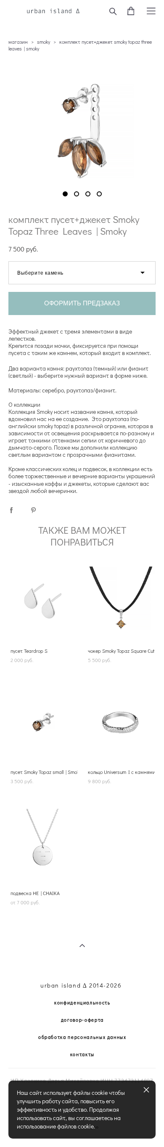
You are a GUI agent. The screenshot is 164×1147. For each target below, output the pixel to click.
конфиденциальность (82, 1002)
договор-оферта (82, 1020)
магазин (18, 41)
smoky (43, 41)
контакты (82, 1054)
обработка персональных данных (82, 1037)
